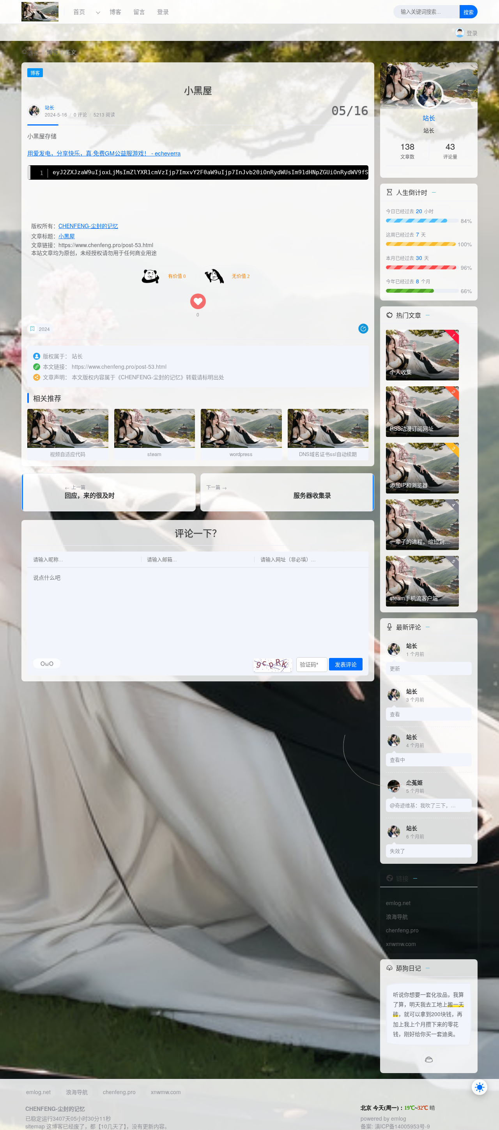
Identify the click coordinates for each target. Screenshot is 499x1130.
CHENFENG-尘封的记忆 (88, 226)
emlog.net (398, 903)
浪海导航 (397, 916)
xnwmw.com (401, 944)
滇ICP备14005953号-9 (402, 1126)
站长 (49, 107)
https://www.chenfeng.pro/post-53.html (119, 366)
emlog (398, 1118)
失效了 (397, 850)
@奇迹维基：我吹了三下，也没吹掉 (423, 805)
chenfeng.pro (402, 930)
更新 (395, 668)
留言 (139, 11)
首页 (80, 11)
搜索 (469, 12)
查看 (395, 714)
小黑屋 (66, 236)
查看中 (397, 759)
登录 (163, 11)
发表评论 (346, 664)
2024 (44, 328)
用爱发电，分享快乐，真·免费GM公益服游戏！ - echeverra (103, 153)
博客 (115, 11)
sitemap (35, 1126)
